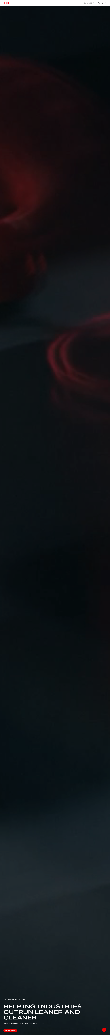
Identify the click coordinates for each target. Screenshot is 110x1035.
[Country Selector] (99, 3)
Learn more (9, 1030)
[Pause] (104, 1030)
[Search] (102, 3)
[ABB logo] (6, 3)
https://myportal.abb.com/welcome (106, 3)
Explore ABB (88, 3)
